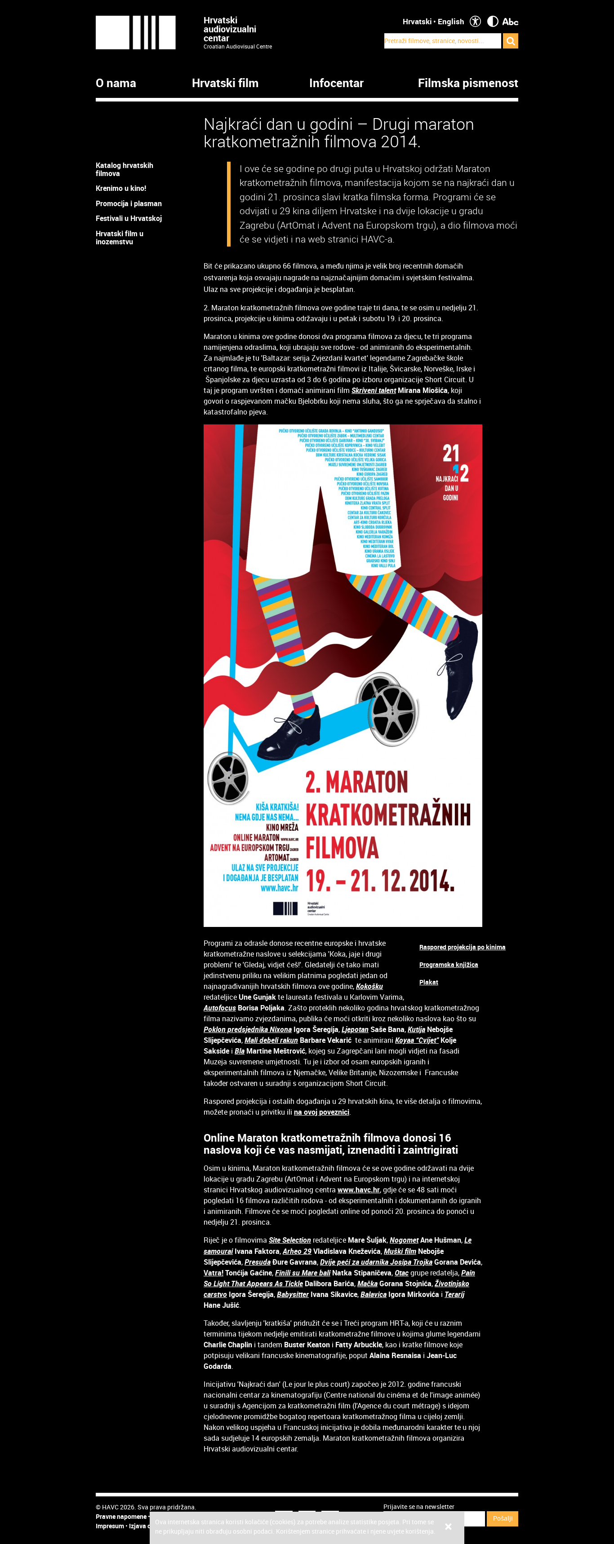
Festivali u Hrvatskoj (129, 218)
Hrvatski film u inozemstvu (119, 238)
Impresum (110, 1526)
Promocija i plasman (129, 203)
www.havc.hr (359, 1190)
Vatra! (213, 1273)
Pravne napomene (121, 1516)
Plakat (428, 982)
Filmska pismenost (468, 83)
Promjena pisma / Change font (510, 21)
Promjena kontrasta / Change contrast (493, 21)
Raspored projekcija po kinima (462, 947)
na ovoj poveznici (321, 1112)
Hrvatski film (225, 83)
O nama (116, 83)
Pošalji (503, 1518)
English (451, 21)
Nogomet (404, 1240)
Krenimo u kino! (122, 188)
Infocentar (336, 83)
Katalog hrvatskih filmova (124, 169)
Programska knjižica (448, 964)
